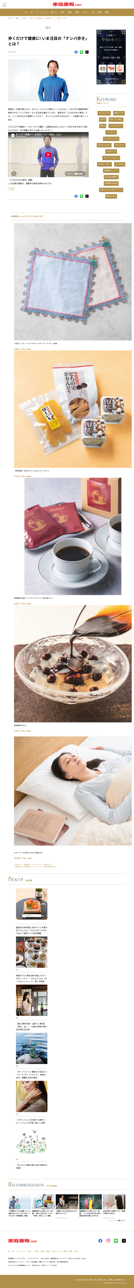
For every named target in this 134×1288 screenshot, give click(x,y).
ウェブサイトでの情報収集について (19, 1265)
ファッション (42, 12)
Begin (84, 1258)
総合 (24, 18)
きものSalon (119, 164)
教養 (77, 12)
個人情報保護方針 (62, 1262)
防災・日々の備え (116, 119)
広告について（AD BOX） (50, 1265)
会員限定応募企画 (111, 183)
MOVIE (102, 119)
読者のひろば (111, 196)
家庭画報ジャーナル (111, 170)
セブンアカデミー (33, 1258)
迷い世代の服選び (111, 177)
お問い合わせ (36, 1265)
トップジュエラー (116, 126)
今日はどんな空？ (104, 145)
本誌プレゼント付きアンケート (111, 190)
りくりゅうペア (104, 113)
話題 (107, 12)
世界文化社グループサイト (16, 1262)
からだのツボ (119, 145)
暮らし (54, 12)
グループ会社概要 (31, 1262)
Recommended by (113, 1220)
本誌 (76, 1251)
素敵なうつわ (119, 113)
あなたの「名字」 (104, 164)
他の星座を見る (111, 79)
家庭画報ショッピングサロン (17, 1258)
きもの (85, 12)
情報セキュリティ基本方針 (47, 1262)
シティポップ (111, 132)
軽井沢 (102, 126)
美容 (62, 12)
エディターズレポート (111, 158)
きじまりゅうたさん (111, 138)
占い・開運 (96, 12)
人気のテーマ (111, 151)
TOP (9, 18)
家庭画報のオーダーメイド (58, 1258)
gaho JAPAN (45, 1258)
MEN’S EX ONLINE (74, 1258)
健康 (70, 12)
